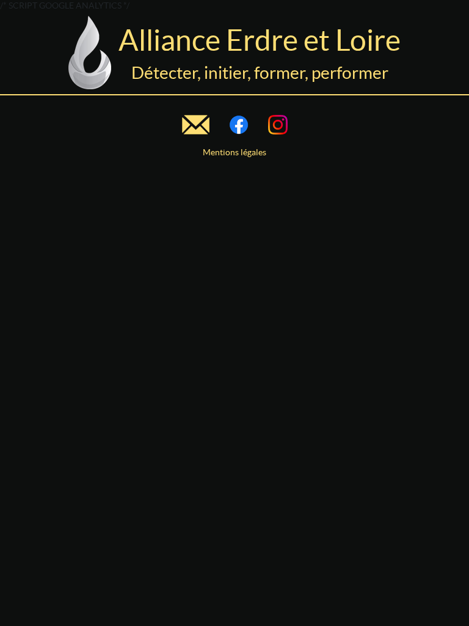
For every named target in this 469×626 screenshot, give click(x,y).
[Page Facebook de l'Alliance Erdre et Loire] (239, 124)
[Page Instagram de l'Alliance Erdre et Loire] (278, 124)
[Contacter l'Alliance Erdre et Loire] (195, 124)
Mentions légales (234, 152)
